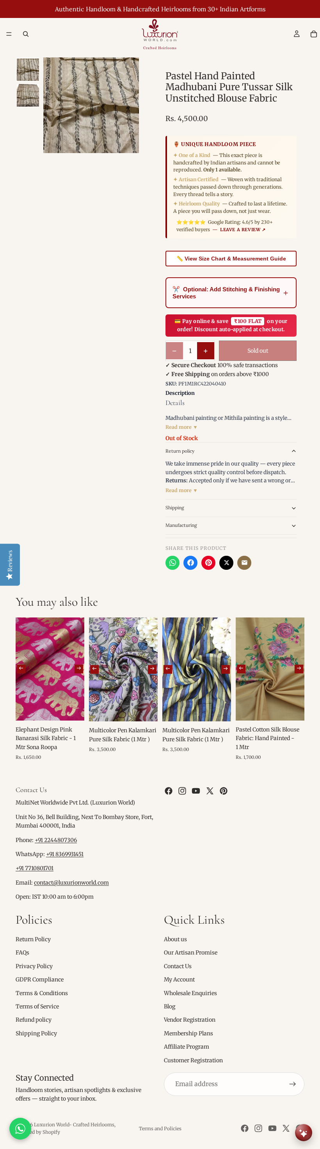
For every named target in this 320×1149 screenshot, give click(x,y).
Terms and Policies (160, 1128)
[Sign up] (292, 1084)
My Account (179, 979)
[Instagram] (182, 791)
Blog (169, 1006)
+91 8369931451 (65, 854)
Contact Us (178, 966)
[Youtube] (196, 791)
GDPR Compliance (40, 979)
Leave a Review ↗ (243, 229)
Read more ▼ (181, 427)
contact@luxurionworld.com (71, 882)
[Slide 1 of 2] (28, 70)
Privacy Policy (34, 966)
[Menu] (9, 34)
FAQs (22, 952)
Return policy (179, 451)
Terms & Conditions (42, 993)
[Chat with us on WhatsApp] (20, 1129)
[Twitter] (210, 791)
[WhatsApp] (172, 563)
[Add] (72, 708)
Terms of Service (37, 1006)
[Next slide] (79, 669)
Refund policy (34, 1020)
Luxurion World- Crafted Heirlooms (74, 1125)
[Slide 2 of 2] (28, 95)
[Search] (25, 34)
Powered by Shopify (38, 1132)
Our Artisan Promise (190, 952)
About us (175, 939)
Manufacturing (181, 525)
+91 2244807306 (56, 840)
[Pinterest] (208, 563)
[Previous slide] (21, 669)
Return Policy (33, 939)
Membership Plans (188, 1033)
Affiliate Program (186, 1046)
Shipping (174, 507)
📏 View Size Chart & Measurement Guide (231, 258)
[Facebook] (190, 563)
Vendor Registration (189, 1020)
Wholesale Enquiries (190, 993)
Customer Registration (193, 1060)
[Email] (244, 563)
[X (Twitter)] (226, 563)
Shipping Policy (36, 1033)
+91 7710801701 (34, 868)
